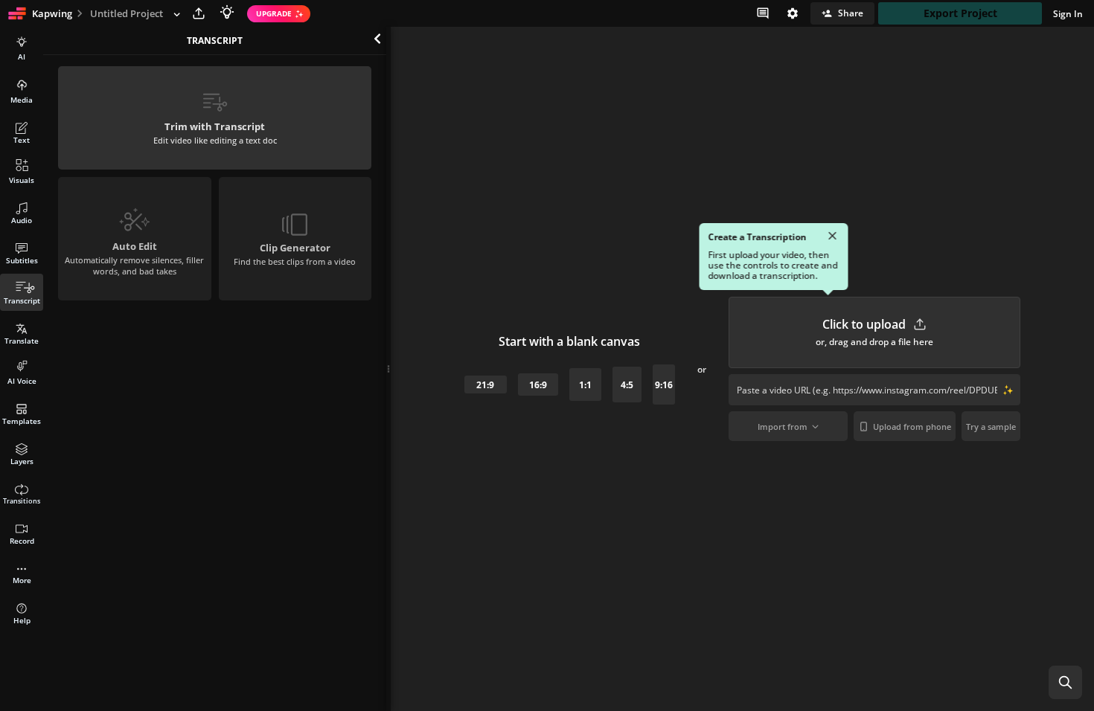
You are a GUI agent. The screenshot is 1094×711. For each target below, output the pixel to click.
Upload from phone (912, 426)
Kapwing (52, 13)
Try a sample (991, 426)
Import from (782, 426)
